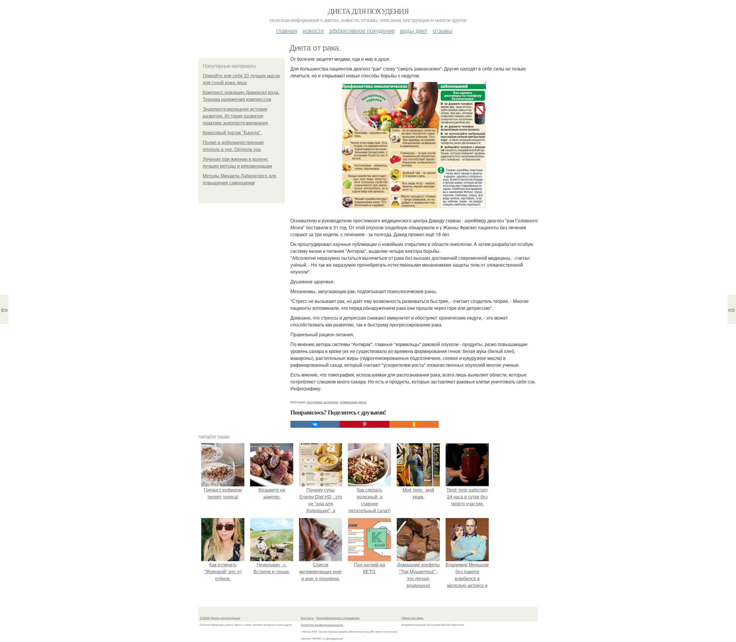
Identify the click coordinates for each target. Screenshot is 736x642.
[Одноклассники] (414, 424)
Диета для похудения (368, 11)
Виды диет (414, 30)
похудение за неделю (322, 402)
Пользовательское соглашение (338, 618)
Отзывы (442, 30)
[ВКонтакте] (315, 424)
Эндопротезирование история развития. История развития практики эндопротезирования (235, 116)
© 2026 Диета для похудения (220, 618)
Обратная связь (412, 618)
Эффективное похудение (362, 30)
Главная (286, 30)
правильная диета (353, 402)
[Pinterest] (364, 424)
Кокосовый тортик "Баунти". (232, 132)
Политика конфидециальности (322, 625)
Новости (313, 30)
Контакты (307, 618)
